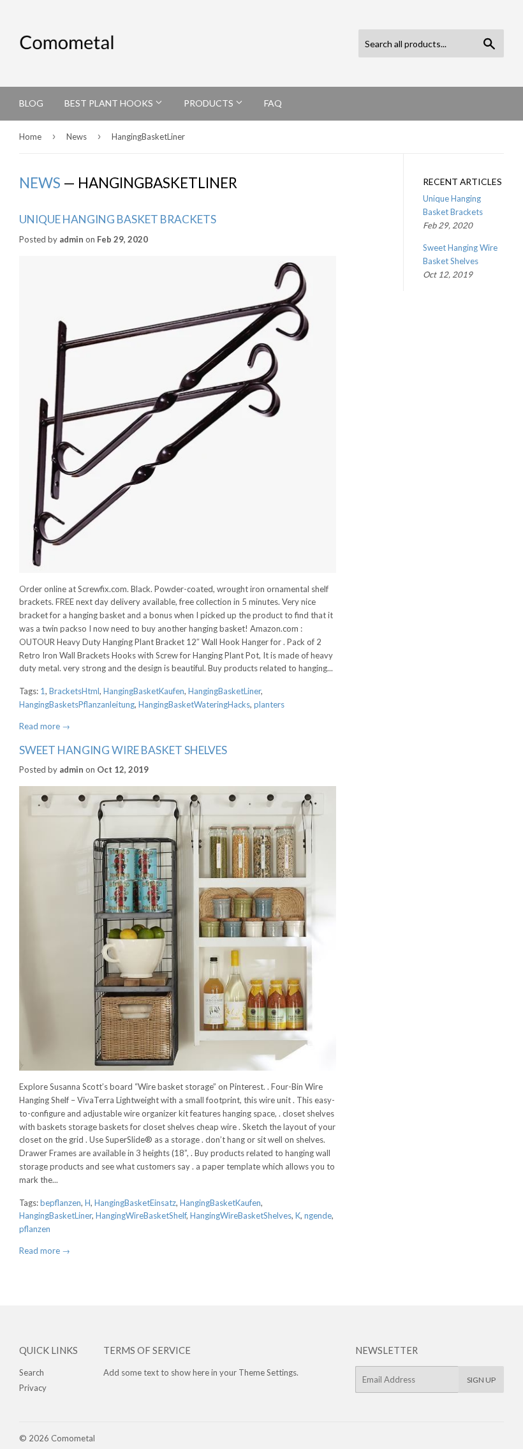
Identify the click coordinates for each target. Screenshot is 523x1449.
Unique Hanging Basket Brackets (117, 219)
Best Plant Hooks (109, 103)
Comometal (73, 1438)
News (76, 136)
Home (30, 136)
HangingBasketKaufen (143, 691)
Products (209, 103)
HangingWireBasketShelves (240, 1215)
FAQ (273, 103)
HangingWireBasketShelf (141, 1215)
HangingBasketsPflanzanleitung (77, 704)
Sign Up (481, 1380)
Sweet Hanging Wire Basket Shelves (123, 750)
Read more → (44, 726)
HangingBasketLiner (224, 691)
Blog (31, 103)
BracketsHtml (74, 691)
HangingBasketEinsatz (135, 1203)
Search (31, 1372)
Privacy (33, 1388)
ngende (318, 1215)
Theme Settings (268, 1372)
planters (269, 704)
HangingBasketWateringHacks (194, 704)
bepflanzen (60, 1203)
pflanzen (34, 1229)
